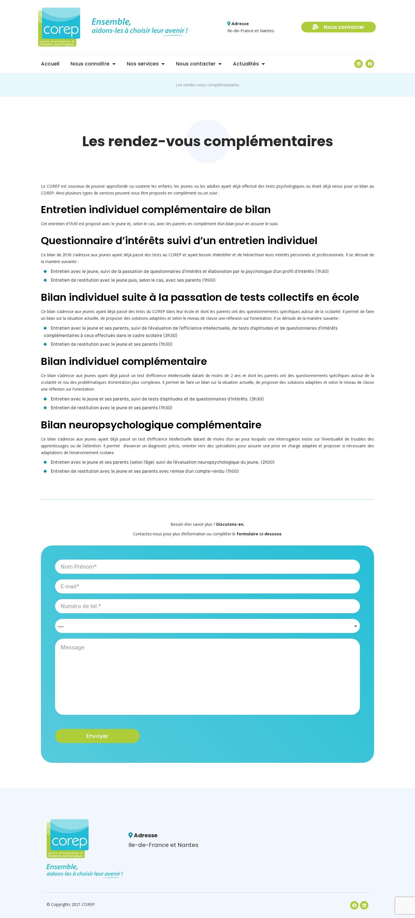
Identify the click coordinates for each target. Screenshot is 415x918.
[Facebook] (370, 64)
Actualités (246, 63)
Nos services (143, 63)
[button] (338, 27)
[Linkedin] (358, 64)
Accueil (50, 63)
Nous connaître (90, 63)
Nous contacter (196, 63)
